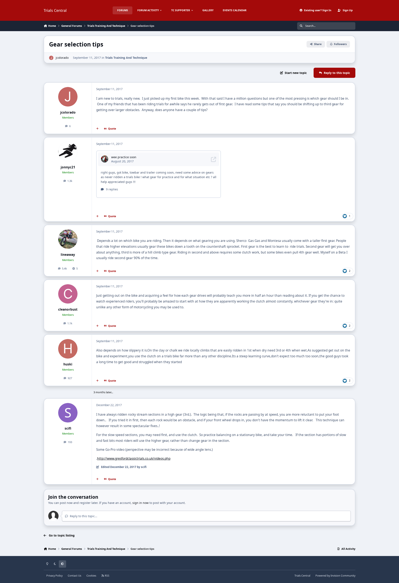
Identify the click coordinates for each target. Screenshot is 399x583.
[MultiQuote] (97, 128)
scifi (68, 428)
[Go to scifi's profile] (68, 413)
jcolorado (62, 58)
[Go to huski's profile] (68, 349)
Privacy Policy (54, 575)
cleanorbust (68, 309)
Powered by (335, 575)
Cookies (91, 575)
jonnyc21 (68, 167)
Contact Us (74, 575)
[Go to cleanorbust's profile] (68, 294)
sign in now (140, 503)
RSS (106, 575)
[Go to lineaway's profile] (68, 239)
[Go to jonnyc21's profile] (68, 151)
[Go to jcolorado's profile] (51, 58)
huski (67, 364)
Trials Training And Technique (126, 58)
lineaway (68, 254)
